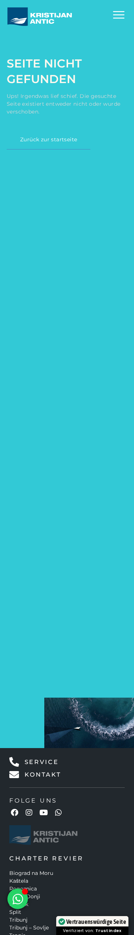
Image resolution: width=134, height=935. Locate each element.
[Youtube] (44, 812)
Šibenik (18, 904)
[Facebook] (14, 812)
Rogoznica (23, 888)
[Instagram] (29, 812)
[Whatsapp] (58, 812)
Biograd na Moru (31, 873)
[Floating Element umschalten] (17, 899)
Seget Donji (24, 896)
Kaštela (18, 881)
